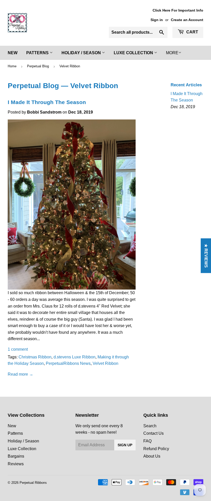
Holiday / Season (81, 53)
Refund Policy (156, 449)
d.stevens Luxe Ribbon (74, 357)
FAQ (147, 441)
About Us (151, 456)
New (12, 53)
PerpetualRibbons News (68, 363)
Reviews (16, 464)
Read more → (20, 374)
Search (149, 426)
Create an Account (187, 20)
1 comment (18, 349)
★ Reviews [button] (206, 256)
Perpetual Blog (38, 66)
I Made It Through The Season (47, 102)
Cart (191, 32)
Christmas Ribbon (35, 357)
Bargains (16, 456)
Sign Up (125, 445)
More (172, 53)
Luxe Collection (134, 53)
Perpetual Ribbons (33, 483)
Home (12, 66)
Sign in (157, 20)
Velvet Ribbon (105, 363)
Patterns (38, 53)
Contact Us (153, 433)
